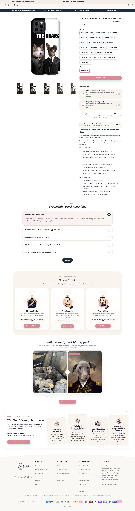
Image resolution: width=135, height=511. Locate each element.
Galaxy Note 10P (109, 57)
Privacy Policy (83, 473)
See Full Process (103, 326)
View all (67, 260)
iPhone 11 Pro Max (96, 38)
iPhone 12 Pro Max (86, 33)
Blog (36, 484)
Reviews (37, 481)
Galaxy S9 (108, 52)
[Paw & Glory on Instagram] (8, 5)
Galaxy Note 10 (85, 62)
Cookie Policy (83, 484)
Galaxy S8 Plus (85, 57)
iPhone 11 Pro (109, 38)
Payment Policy (84, 481)
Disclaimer (82, 488)
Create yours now (67, 402)
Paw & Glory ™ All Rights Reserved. (35, 502)
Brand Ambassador (41, 466)
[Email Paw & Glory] (2, 5)
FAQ (58, 466)
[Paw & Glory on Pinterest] (11, 5)
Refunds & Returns (84, 466)
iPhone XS (83, 47)
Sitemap (81, 492)
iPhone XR (93, 47)
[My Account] (128, 5)
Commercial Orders (41, 469)
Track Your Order (62, 469)
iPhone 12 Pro (100, 33)
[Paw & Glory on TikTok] (14, 5)
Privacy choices (67, 506)
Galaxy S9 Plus (96, 52)
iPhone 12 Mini (112, 33)
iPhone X (103, 47)
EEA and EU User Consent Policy (88, 477)
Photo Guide (67, 326)
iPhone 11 (83, 42)
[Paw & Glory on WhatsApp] (17, 5)
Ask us (118, 124)
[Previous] (14, 46)
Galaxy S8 (97, 57)
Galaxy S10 (84, 52)
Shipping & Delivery (63, 473)
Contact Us (60, 477)
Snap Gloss (84, 70)
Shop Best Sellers (32, 326)
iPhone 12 (83, 38)
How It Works (39, 473)
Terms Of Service (84, 469)
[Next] (76, 46)
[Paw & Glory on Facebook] (5, 5)
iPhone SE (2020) (94, 42)
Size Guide (116, 21)
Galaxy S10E (113, 47)
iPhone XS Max (108, 42)
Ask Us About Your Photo (18, 442)
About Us (38, 477)
